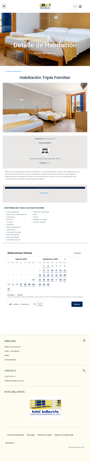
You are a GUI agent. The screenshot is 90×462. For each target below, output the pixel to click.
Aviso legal (31, 435)
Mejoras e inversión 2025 (64, 435)
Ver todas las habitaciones (13, 71)
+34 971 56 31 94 (9, 376)
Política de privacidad (15, 435)
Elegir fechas (44, 193)
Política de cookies (45, 435)
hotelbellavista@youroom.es (14, 381)
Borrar (78, 253)
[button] (5, 107)
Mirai (82, 447)
